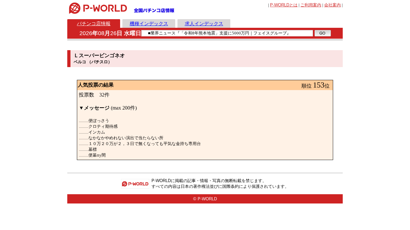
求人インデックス (204, 23)
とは (284, 5)
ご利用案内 (310, 5)
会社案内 (332, 5)
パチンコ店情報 (94, 23)
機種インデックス (149, 23)
